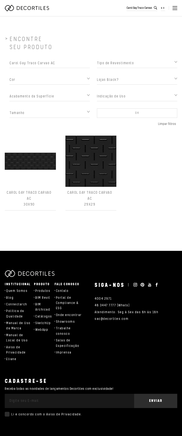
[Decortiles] (27, 8)
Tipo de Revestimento (115, 63)
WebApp (41, 330)
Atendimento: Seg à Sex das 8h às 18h (126, 312)
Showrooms (65, 322)
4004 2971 (103, 299)
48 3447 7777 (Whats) (112, 305)
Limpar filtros (167, 124)
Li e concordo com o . (46, 414)
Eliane (11, 359)
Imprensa (64, 352)
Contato (62, 291)
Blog (10, 298)
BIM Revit (42, 298)
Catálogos (43, 316)
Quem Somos (16, 291)
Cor (12, 80)
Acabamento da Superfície (31, 96)
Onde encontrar (69, 315)
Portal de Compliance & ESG (67, 303)
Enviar (155, 401)
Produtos (42, 291)
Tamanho (17, 113)
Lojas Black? (108, 80)
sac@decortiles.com (111, 319)
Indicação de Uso (111, 96)
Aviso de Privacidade (63, 414)
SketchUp (43, 323)
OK (137, 113)
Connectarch (16, 304)
